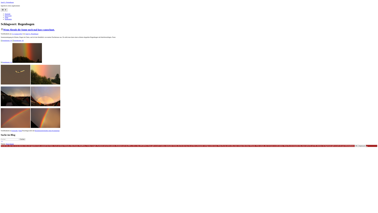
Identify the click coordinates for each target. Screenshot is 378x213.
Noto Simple (10, 144)
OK (356, 146)
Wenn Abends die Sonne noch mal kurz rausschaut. (29, 29)
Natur (20, 131)
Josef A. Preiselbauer (7, 2)
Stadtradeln (8, 19)
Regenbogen (39, 131)
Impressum (8, 16)
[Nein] (367, 146)
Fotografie (14, 131)
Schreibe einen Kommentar (51, 131)
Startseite (7, 14)
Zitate (6, 17)
